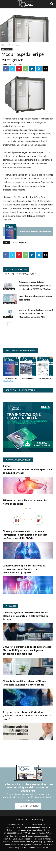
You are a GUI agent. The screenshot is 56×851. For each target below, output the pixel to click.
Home (3, 45)
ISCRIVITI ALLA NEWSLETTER (28, 806)
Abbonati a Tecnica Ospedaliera (35, 231)
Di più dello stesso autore (20, 274)
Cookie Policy (37, 819)
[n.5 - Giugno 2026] (28, 367)
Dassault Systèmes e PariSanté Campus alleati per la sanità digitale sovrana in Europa (26, 616)
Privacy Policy (21, 819)
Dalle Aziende (14, 45)
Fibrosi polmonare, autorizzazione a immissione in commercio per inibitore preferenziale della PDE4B (25, 535)
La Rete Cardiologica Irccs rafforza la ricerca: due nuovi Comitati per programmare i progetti (24, 569)
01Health (10, 606)
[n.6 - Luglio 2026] (11, 231)
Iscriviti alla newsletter (20, 390)
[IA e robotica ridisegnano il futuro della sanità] (10, 299)
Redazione (6, 64)
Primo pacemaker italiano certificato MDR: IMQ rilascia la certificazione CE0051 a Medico (35, 285)
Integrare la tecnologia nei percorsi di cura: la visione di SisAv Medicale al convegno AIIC (36, 313)
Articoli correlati (16, 269)
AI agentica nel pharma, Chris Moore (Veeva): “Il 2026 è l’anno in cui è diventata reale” (27, 716)
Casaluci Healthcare (19, 242)
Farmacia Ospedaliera (18, 459)
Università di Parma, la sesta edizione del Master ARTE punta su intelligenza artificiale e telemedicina (27, 650)
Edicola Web (8, 381)
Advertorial (8, 317)
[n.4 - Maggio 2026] (45, 367)
